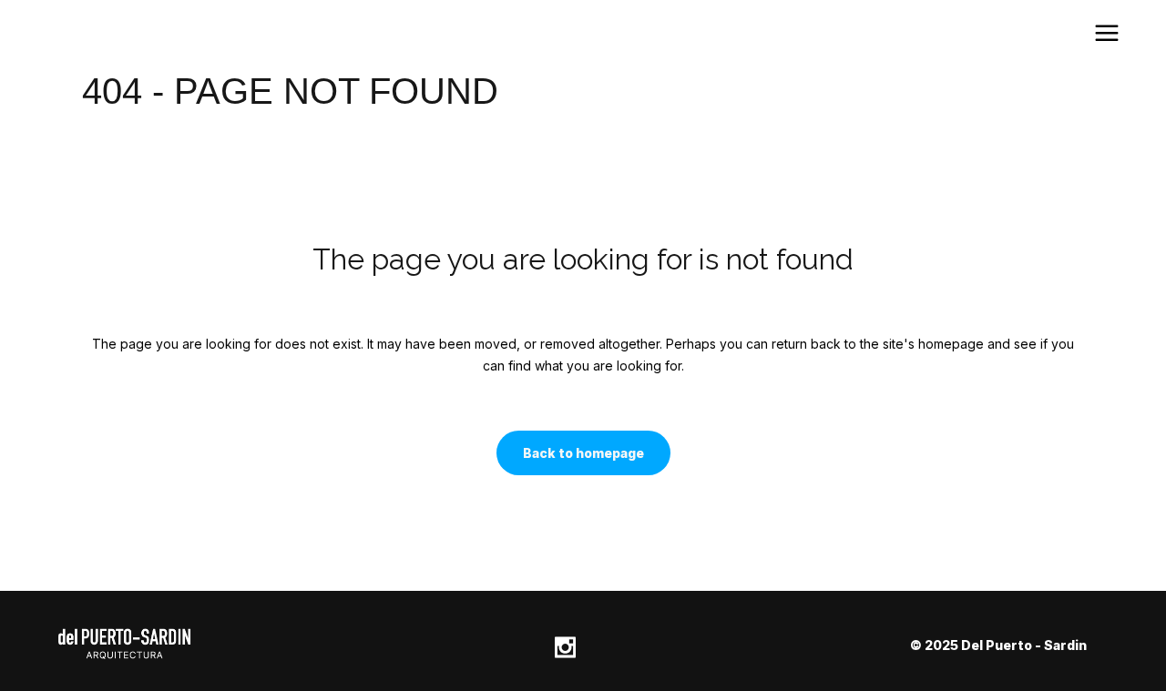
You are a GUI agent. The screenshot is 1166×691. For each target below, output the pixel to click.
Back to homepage (583, 453)
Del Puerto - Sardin (1024, 645)
